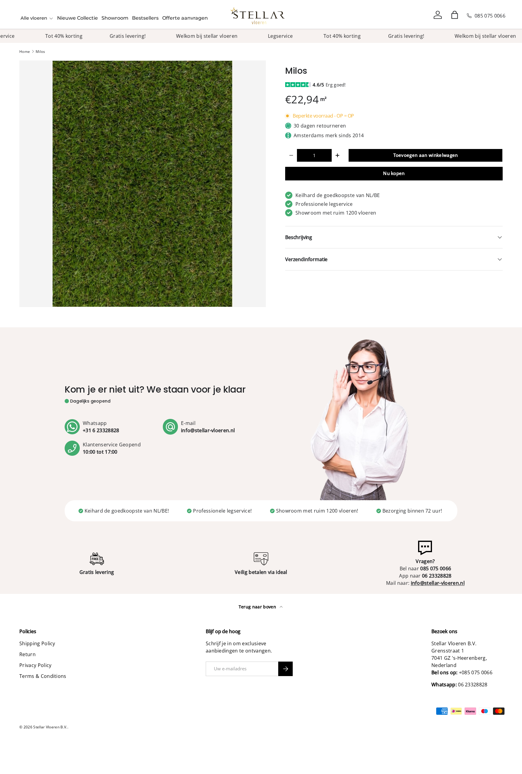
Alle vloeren (34, 18)
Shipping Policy (37, 643)
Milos (40, 51)
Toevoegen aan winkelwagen (425, 155)
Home (24, 51)
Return (27, 654)
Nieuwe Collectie (77, 18)
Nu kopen (394, 173)
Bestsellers (145, 18)
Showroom (115, 18)
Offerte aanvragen (185, 18)
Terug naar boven (258, 607)
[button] (454, 14)
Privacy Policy (35, 665)
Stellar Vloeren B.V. (50, 727)
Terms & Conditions (42, 676)
